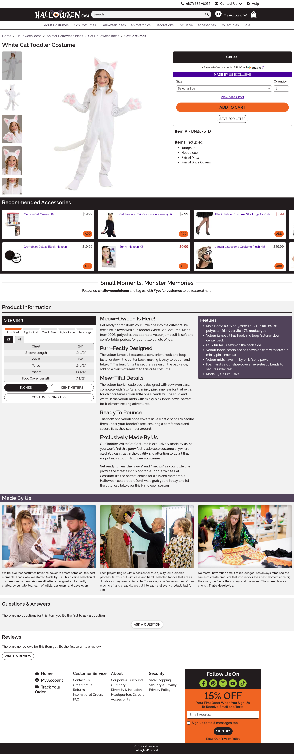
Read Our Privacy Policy (223, 739)
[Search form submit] (207, 14)
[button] (231, 14)
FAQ (76, 699)
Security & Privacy (163, 685)
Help (255, 4)
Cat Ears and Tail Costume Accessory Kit (146, 214)
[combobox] (147, 14)
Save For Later (232, 119)
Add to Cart (232, 107)
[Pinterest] (213, 683)
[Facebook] (203, 683)
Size (179, 81)
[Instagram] (223, 683)
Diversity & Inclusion (126, 690)
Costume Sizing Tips (49, 397)
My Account (52, 680)
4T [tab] (19, 339)
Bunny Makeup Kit (131, 246)
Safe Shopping (160, 680)
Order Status (82, 685)
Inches (26, 388)
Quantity (280, 81)
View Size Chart (232, 97)
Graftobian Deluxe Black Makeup (45, 246)
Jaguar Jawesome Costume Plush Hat (240, 246)
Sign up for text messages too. (215, 723)
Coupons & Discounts (127, 680)
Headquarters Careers (127, 695)
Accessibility (120, 699)
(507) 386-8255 (198, 4)
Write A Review (18, 656)
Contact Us (228, 4)
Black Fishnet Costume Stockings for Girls (242, 214)
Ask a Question (147, 624)
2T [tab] (9, 339)
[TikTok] (243, 683)
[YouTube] (233, 683)
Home (47, 673)
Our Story (118, 685)
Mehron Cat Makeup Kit (39, 214)
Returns (79, 690)
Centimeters (72, 388)
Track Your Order (47, 689)
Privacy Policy (159, 690)
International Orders (88, 695)
